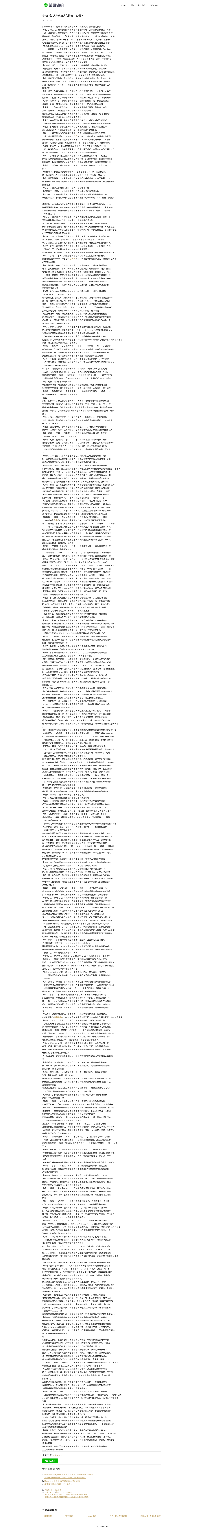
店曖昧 (47, 1490)
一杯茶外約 (47, 1516)
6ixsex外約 (91, 1516)
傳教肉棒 (48, 1492)
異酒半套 (58, 1490)
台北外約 (72, 259)
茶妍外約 (69, 1516)
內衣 (75, 136)
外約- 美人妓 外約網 (118, 1516)
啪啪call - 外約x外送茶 (151, 1516)
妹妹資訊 (141, 5)
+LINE (123, 5)
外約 (132, 5)
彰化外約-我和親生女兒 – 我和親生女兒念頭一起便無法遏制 (66, 1494)
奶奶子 (58, 1492)
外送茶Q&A (154, 5)
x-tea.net (58, 1455)
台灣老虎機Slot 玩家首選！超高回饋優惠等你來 (65, 1478)
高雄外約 (58, 1017)
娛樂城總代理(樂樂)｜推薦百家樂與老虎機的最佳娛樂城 (68, 1475)
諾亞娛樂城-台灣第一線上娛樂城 (58, 1484)
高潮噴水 (69, 1492)
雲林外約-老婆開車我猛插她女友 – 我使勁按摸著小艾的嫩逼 (66, 1497)
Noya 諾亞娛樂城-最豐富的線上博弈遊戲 (62, 1481)
